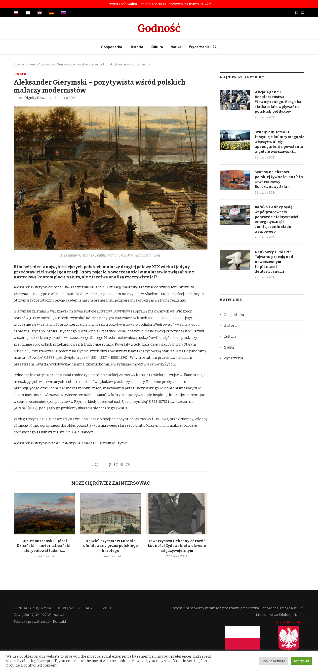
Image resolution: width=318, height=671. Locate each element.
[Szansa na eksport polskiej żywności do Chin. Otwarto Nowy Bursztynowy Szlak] (235, 180)
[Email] (302, 13)
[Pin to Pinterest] (121, 465)
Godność (159, 28)
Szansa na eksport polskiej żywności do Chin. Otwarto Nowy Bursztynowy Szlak (279, 179)
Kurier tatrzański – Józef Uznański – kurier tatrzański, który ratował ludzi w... (44, 546)
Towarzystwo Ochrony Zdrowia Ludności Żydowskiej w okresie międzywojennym (177, 546)
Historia (136, 47)
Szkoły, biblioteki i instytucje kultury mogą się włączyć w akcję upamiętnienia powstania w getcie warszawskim (279, 142)
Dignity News (35, 98)
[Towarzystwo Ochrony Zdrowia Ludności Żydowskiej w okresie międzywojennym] (176, 513)
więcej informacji (290, 621)
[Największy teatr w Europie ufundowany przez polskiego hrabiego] (110, 513)
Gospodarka (111, 47)
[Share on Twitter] (116, 465)
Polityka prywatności (31, 621)
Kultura (157, 47)
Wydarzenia (199, 47)
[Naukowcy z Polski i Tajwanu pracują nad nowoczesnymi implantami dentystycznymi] (235, 260)
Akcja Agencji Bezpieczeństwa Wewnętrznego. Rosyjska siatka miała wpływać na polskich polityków (278, 102)
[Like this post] (100, 465)
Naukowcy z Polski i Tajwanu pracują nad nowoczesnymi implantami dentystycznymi (274, 262)
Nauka (175, 47)
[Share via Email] (127, 465)
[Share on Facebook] (110, 465)
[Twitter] (296, 13)
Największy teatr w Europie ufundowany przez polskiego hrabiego (110, 546)
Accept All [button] (301, 661)
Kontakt (59, 621)
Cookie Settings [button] (273, 661)
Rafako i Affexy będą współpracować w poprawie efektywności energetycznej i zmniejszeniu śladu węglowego (276, 219)
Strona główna (25, 64)
